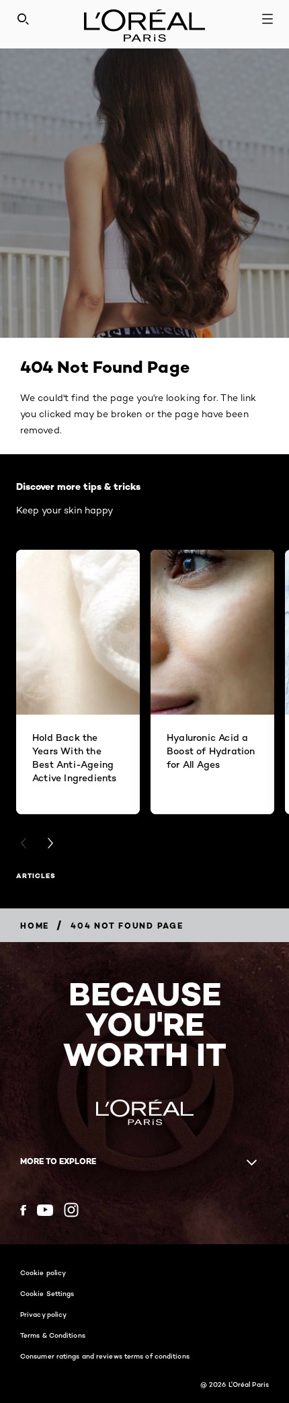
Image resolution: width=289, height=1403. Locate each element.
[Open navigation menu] (267, 19)
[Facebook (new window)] (23, 1210)
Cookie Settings (47, 1293)
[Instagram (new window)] (71, 1209)
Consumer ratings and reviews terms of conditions (105, 1356)
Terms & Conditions (52, 1335)
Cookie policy (43, 1272)
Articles (36, 875)
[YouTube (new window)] (45, 1210)
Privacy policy (43, 1314)
